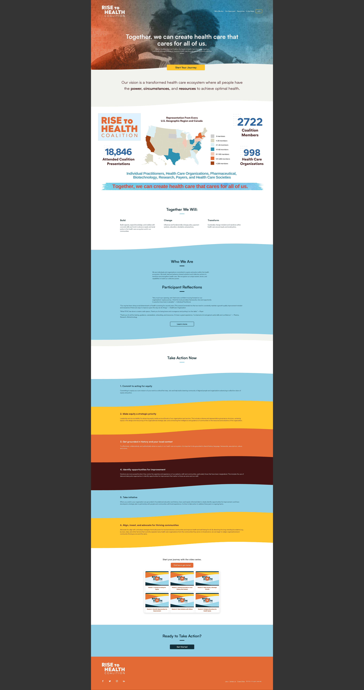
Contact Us (232, 681)
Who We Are (219, 11)
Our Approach (230, 11)
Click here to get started (182, 565)
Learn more (182, 324)
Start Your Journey (185, 67)
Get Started (182, 647)
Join (258, 11)
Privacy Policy (241, 681)
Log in (226, 681)
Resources (240, 11)
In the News (250, 11)
